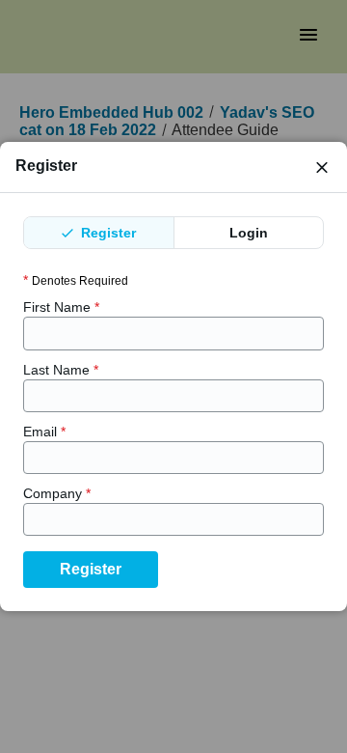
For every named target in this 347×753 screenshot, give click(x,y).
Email (44, 431)
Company (57, 493)
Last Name (60, 369)
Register (106, 232)
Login (248, 232)
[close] (322, 167)
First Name (61, 307)
